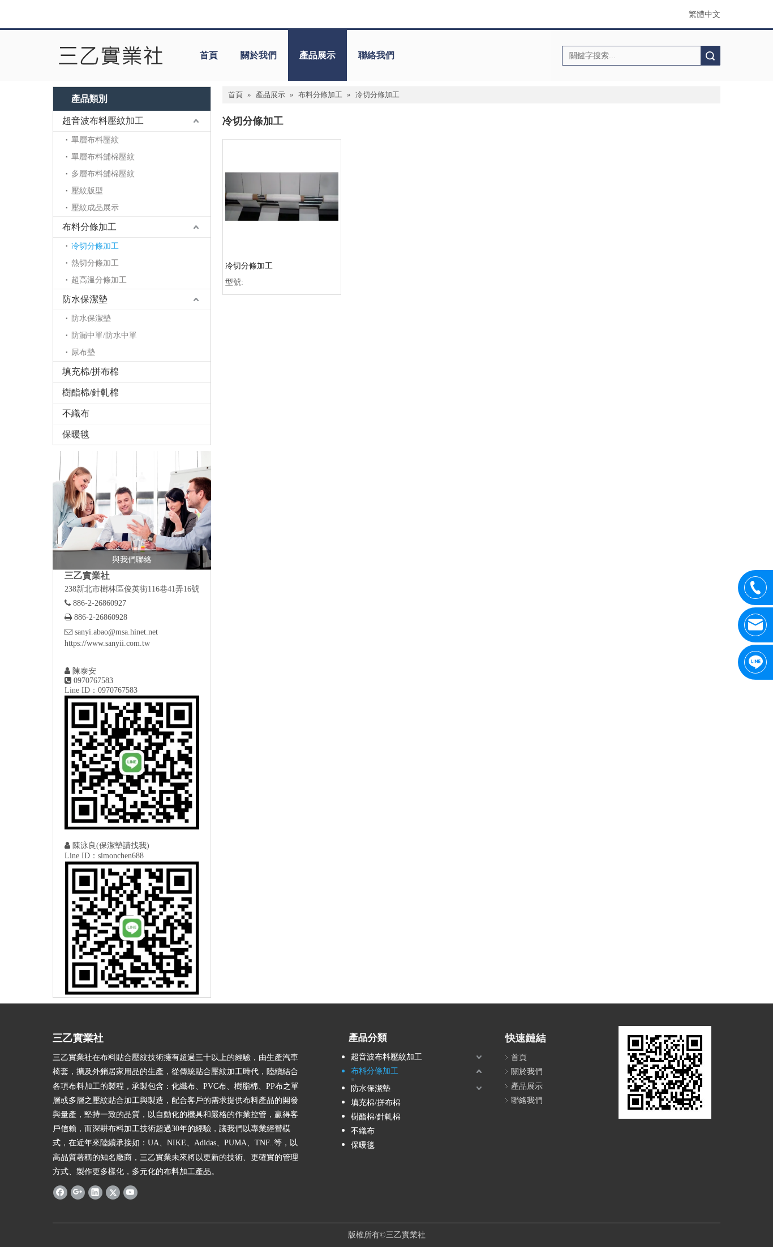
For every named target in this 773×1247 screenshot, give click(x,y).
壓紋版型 (87, 190)
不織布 (75, 413)
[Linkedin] (95, 1192)
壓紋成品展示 (95, 207)
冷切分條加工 (95, 246)
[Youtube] (130, 1192)
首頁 (209, 55)
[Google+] (78, 1192)
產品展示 (317, 55)
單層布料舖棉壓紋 (103, 157)
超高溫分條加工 (99, 280)
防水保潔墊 (85, 299)
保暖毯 (75, 434)
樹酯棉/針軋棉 (90, 392)
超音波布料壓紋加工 (103, 120)
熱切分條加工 (95, 263)
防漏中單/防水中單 (104, 335)
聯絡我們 (376, 55)
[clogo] (111, 55)
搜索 (710, 55)
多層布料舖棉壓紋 (103, 174)
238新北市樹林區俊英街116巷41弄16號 (132, 589)
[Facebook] (60, 1192)
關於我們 (259, 55)
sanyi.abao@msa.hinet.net (116, 632)
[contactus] (132, 510)
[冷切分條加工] (281, 197)
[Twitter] (113, 1192)
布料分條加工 (89, 227)
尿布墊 (83, 352)
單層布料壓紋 (95, 140)
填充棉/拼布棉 (90, 371)
